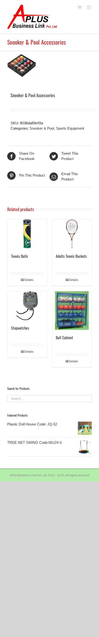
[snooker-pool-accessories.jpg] (49, 65)
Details (28, 280)
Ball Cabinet (64, 337)
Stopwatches (20, 328)
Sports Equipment (70, 128)
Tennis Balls (19, 256)
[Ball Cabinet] (72, 310)
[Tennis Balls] (27, 233)
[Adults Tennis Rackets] (72, 233)
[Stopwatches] (27, 305)
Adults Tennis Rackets (71, 256)
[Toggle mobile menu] (89, 7)
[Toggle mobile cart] (79, 7)
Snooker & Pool (42, 128)
